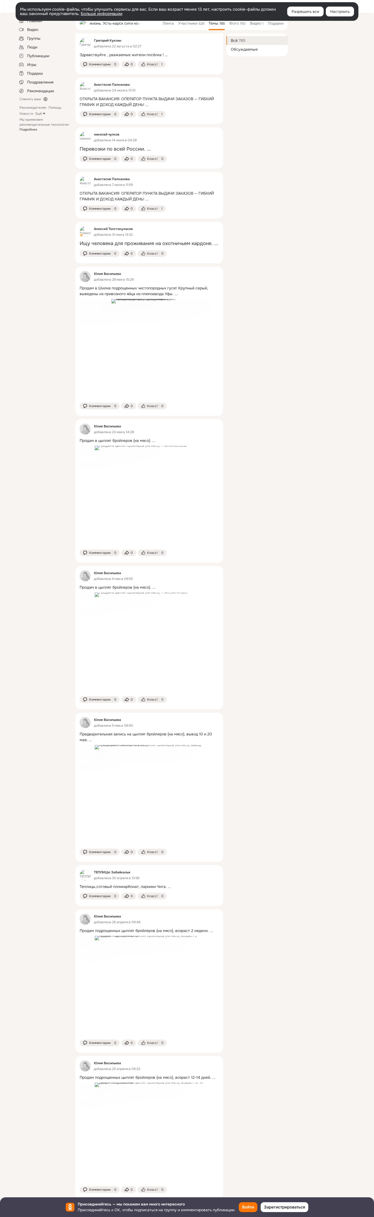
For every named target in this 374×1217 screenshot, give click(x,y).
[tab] (168, 23)
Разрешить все (305, 11)
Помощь (54, 107)
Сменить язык (30, 99)
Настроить (340, 11)
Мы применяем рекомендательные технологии (44, 124)
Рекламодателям (32, 107)
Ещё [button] (38, 113)
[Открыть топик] (149, 55)
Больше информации (101, 13)
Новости (26, 113)
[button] (100, 64)
